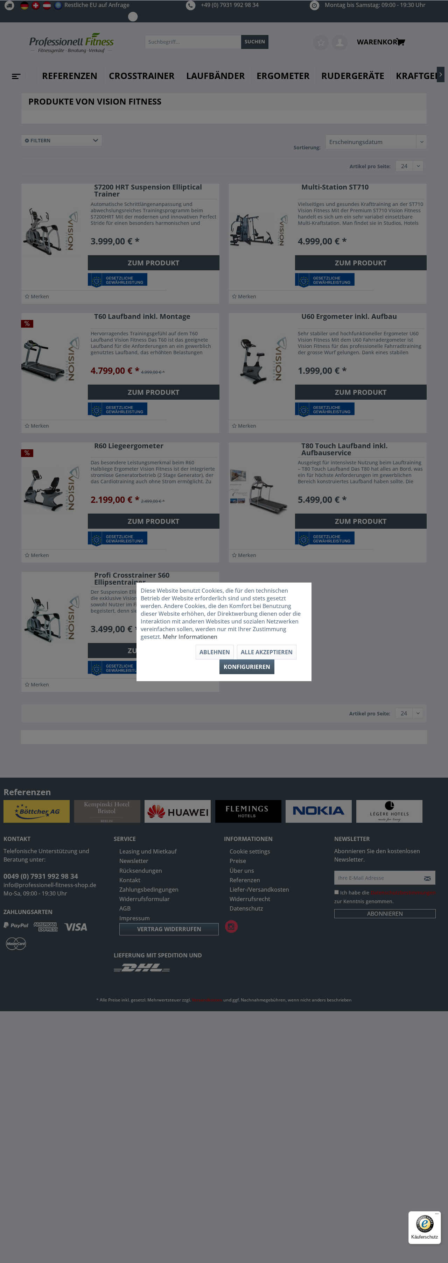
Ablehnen (215, 652)
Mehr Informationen (190, 637)
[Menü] (437, 1215)
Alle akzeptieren (267, 652)
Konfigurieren (247, 667)
